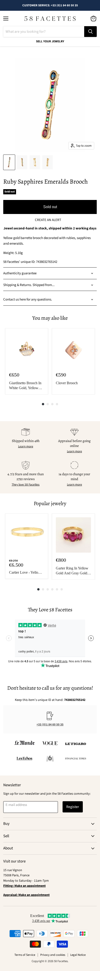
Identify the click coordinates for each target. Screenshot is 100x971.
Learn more (25, 446)
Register (72, 806)
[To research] (90, 31)
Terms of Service (24, 955)
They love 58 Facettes (26, 484)
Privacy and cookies (52, 955)
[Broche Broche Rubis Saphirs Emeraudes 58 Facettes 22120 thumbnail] (9, 162)
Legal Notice (78, 955)
